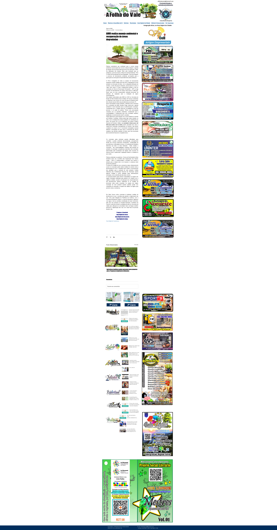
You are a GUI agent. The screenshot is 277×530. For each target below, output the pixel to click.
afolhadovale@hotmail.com (147, 526)
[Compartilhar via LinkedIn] (114, 237)
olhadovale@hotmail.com (166, 1)
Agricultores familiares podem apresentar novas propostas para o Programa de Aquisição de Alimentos (122, 270)
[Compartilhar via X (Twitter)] (110, 237)
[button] (133, 23)
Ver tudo (136, 244)
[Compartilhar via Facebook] (107, 237)
